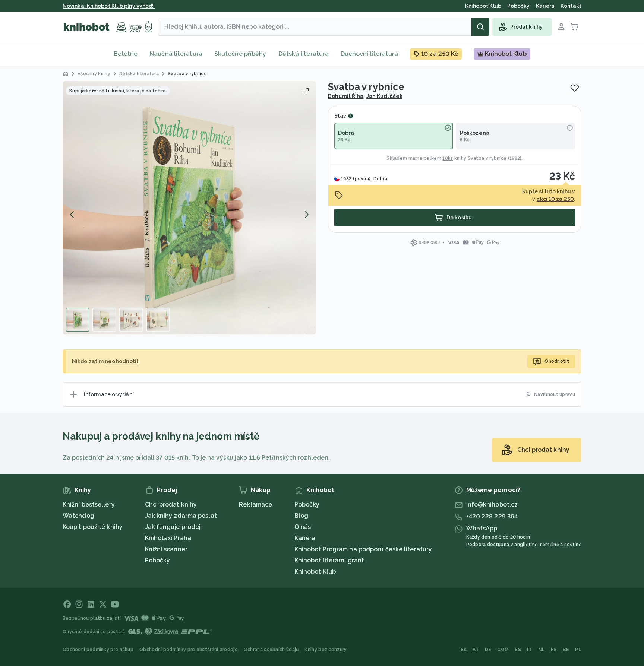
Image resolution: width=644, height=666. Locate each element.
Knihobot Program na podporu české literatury (363, 549)
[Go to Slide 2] (104, 320)
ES (518, 649)
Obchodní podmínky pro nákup (98, 649)
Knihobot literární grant (329, 560)
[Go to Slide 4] (158, 320)
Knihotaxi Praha (168, 538)
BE (566, 649)
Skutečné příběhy (240, 53)
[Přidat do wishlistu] (574, 88)
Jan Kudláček (384, 96)
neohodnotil (121, 361)
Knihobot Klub (315, 571)
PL (578, 649)
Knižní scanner (166, 549)
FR (554, 649)
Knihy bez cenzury (325, 649)
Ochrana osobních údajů (271, 649)
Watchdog (78, 515)
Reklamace (255, 504)
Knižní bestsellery (89, 504)
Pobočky (157, 560)
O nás (302, 526)
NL (541, 649)
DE (488, 649)
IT (529, 649)
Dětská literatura (303, 53)
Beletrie (126, 53)
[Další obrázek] (306, 214)
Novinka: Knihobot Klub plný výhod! (109, 6)
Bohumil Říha (345, 96)
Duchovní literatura (369, 53)
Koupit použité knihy (93, 526)
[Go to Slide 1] (77, 320)
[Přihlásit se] (561, 27)
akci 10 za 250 (555, 199)
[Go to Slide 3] (131, 320)
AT (476, 649)
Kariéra (305, 538)
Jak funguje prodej (173, 526)
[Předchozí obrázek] (72, 214)
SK (464, 649)
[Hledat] (480, 27)
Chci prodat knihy (171, 504)
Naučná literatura (175, 53)
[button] (189, 207)
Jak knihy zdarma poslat (181, 515)
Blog (301, 515)
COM (503, 649)
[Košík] (574, 27)
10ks (447, 158)
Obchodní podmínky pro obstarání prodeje (188, 649)
